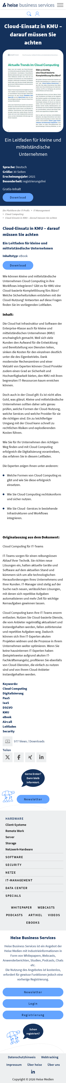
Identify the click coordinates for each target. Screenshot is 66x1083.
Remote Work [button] (14, 831)
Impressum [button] (14, 1065)
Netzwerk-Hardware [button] (19, 849)
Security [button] (13, 865)
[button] (29, 14)
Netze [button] (10, 872)
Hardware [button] (14, 819)
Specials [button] (13, 896)
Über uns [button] (54, 1065)
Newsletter (33, 799)
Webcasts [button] (46, 907)
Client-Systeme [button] (15, 825)
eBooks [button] (33, 923)
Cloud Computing (14, 214)
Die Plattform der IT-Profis (16, 210)
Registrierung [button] (33, 1015)
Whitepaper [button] (21, 907)
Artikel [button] (35, 915)
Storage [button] (10, 843)
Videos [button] (54, 915)
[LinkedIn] (33, 1071)
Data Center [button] (16, 888)
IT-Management (41, 210)
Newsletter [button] (33, 992)
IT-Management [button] (19, 880)
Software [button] (14, 857)
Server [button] (9, 837)
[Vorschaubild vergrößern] (33, 91)
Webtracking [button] (49, 1057)
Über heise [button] (34, 1065)
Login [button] (33, 1003)
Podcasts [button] (14, 915)
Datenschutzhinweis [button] (22, 1057)
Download (18, 197)
